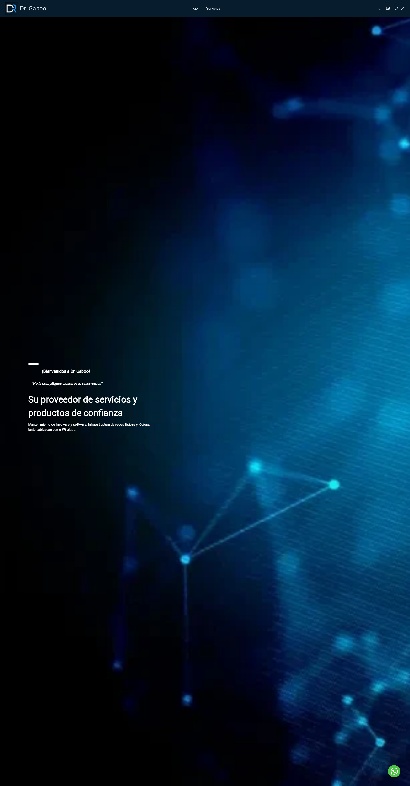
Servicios (213, 8)
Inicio (194, 8)
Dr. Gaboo (33, 8)
